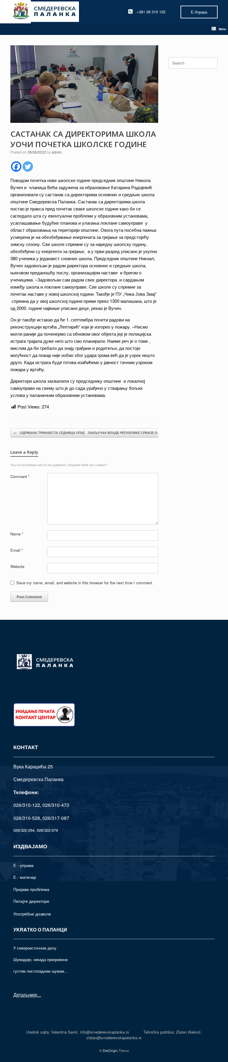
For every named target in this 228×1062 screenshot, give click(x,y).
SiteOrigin (110, 1050)
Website (17, 566)
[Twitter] (28, 166)
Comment (20, 476)
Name (16, 534)
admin (57, 152)
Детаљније (25, 994)
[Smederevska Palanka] (44, 11)
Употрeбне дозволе (32, 914)
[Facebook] (16, 166)
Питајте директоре (31, 901)
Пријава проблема (31, 889)
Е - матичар (24, 877)
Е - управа (23, 865)
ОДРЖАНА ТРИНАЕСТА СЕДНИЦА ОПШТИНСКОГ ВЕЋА (62, 432)
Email (16, 550)
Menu (222, 29)
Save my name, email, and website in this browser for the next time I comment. (84, 582)
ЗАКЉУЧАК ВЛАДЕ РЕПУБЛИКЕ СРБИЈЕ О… (127, 432)
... (39, 994)
